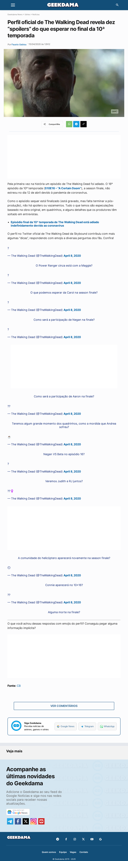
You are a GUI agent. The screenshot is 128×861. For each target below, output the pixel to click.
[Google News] (100, 839)
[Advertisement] (64, 157)
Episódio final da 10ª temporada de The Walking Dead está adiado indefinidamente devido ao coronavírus (55, 223)
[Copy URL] (83, 124)
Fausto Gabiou (19, 44)
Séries (27, 14)
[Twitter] (83, 839)
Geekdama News (14, 14)
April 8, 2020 (72, 255)
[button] (117, 5)
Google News (67, 726)
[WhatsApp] (69, 124)
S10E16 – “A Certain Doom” (63, 188)
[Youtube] (91, 839)
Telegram (89, 726)
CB (19, 685)
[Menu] (13, 5)
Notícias (35, 14)
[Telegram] (76, 124)
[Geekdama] (64, 5)
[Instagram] (74, 839)
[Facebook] (66, 839)
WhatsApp (109, 726)
